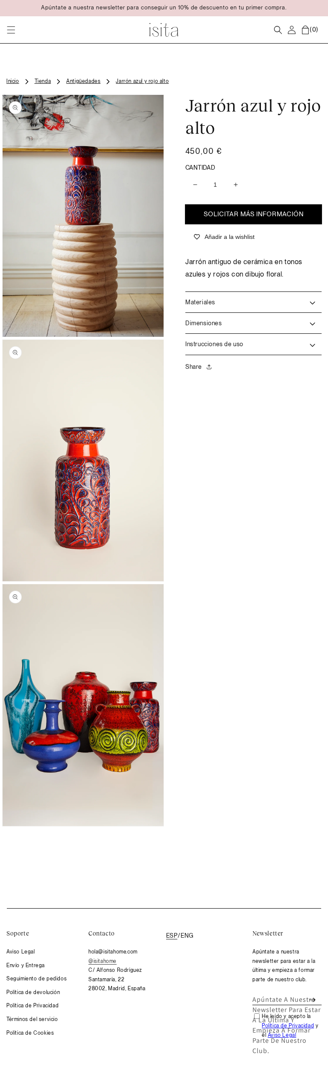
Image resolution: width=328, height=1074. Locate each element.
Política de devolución (33, 992)
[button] (11, 30)
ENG (187, 935)
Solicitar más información (254, 214)
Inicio (12, 81)
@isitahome (102, 961)
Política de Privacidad (32, 1006)
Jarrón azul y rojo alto (142, 81)
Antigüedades (83, 81)
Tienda (43, 81)
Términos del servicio (32, 1019)
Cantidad (200, 167)
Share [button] (193, 366)
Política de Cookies (30, 1033)
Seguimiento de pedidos (36, 979)
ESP (171, 935)
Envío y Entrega (25, 965)
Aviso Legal (20, 952)
